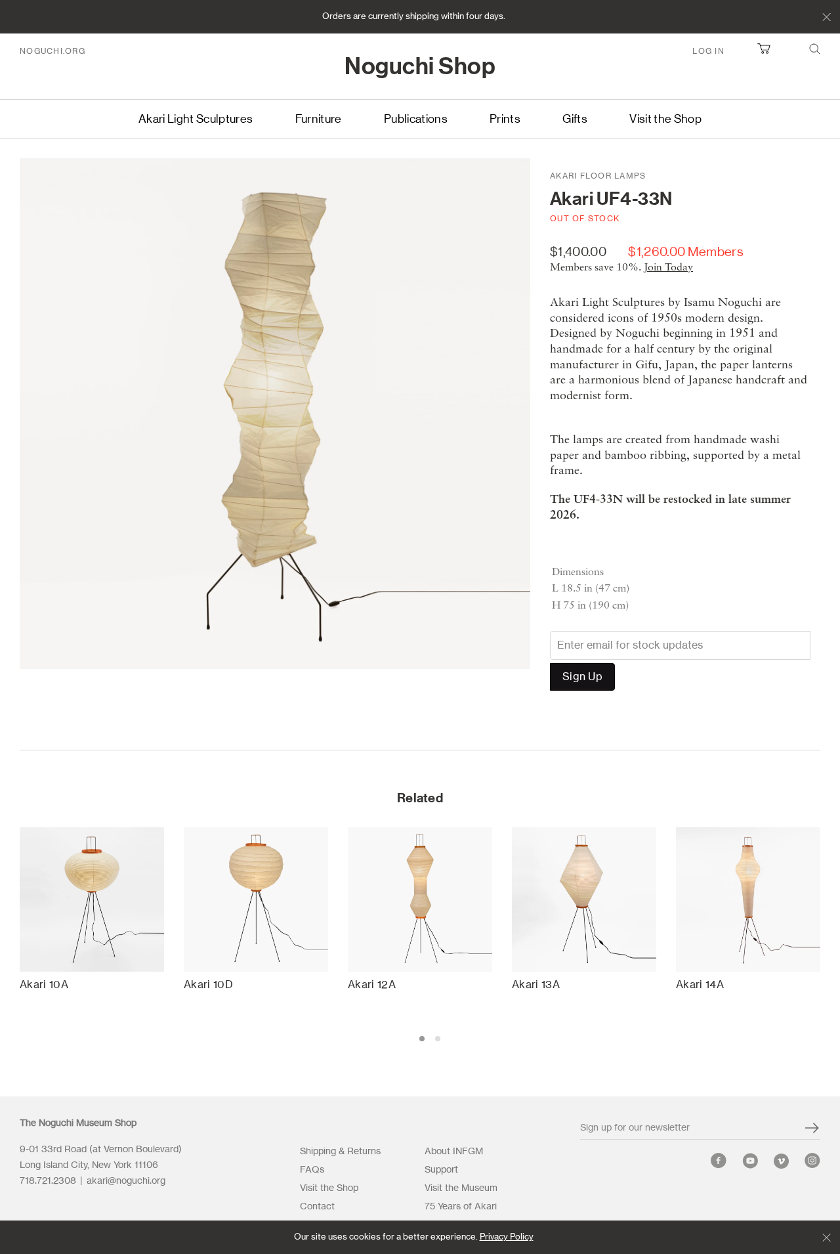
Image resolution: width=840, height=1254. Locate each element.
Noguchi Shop (420, 67)
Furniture (318, 119)
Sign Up (582, 677)
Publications (416, 119)
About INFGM (454, 1151)
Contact (317, 1206)
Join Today (668, 268)
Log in (708, 51)
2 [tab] (437, 1038)
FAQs (312, 1170)
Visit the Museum (461, 1188)
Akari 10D (208, 985)
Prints (505, 119)
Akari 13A (536, 985)
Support (441, 1170)
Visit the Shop (665, 119)
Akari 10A (44, 985)
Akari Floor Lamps (598, 176)
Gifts (574, 119)
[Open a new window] (718, 1164)
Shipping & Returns (340, 1151)
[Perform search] (814, 51)
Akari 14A (700, 985)
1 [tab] (422, 1038)
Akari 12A (372, 985)
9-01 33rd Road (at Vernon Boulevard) (102, 1149)
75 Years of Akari (461, 1206)
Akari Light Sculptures (195, 119)
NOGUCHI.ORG (52, 51)
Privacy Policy (507, 1237)
